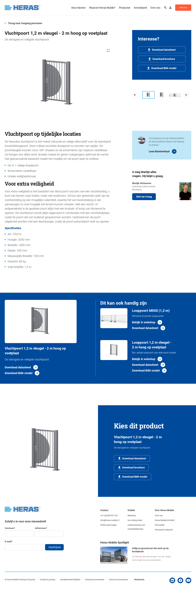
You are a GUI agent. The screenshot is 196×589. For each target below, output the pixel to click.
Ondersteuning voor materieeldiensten (136, 527)
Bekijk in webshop (143, 322)
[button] (135, 95)
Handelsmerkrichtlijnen (70, 579)
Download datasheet (164, 49)
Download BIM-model (163, 68)
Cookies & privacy (47, 579)
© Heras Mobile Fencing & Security (20, 579)
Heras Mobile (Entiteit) (165, 520)
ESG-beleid (159, 525)
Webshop (132, 515)
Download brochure (164, 59)
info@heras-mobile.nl (109, 520)
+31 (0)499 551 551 (109, 515)
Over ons (155, 7)
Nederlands (139, 579)
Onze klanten (78, 7)
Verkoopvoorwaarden (94, 579)
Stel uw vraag (144, 196)
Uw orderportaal (135, 520)
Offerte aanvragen (108, 525)
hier (140, 556)
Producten (124, 7)
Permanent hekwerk (164, 529)
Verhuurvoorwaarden (118, 579)
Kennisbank (140, 7)
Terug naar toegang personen (24, 23)
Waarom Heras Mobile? (102, 7)
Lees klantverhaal (159, 151)
